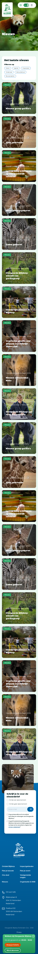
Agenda (16, 68)
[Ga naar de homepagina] (7, 10)
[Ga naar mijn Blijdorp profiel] (20, 5)
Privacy (19, 932)
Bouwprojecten (10, 76)
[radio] (16, 800)
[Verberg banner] (33, 936)
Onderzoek (9, 72)
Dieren (8, 68)
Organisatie (26, 68)
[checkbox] (20, 802)
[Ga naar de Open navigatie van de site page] (31, 5)
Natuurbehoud (20, 72)
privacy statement (14, 827)
